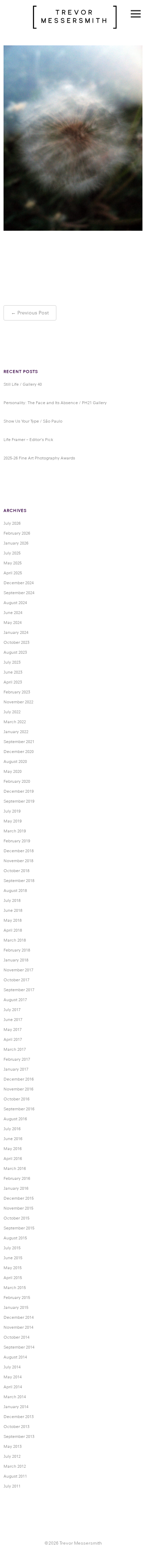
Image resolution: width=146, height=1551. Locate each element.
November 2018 (18, 860)
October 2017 (16, 979)
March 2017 (15, 1049)
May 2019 (13, 821)
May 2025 (13, 562)
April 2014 (13, 1386)
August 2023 (15, 652)
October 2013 (16, 1426)
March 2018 (15, 940)
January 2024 (16, 632)
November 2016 (18, 1089)
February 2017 (17, 1059)
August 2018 (15, 890)
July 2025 (12, 553)
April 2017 (13, 1039)
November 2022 (18, 701)
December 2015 (19, 1198)
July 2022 (12, 711)
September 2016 (19, 1108)
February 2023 (17, 692)
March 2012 (15, 1466)
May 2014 (13, 1376)
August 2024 (15, 602)
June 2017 (13, 1019)
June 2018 (13, 910)
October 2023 (16, 642)
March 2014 (15, 1396)
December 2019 (19, 791)
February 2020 (17, 781)
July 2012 (12, 1456)
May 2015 (13, 1267)
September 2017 (19, 989)
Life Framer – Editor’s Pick (28, 439)
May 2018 (13, 920)
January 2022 (16, 731)
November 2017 (18, 969)
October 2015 (16, 1218)
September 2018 (19, 880)
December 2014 (19, 1317)
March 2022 (15, 721)
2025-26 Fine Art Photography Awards (39, 458)
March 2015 (15, 1287)
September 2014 (19, 1347)
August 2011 (15, 1476)
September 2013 (19, 1436)
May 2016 (13, 1148)
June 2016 (13, 1138)
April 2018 (13, 930)
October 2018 (16, 870)
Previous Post (33, 313)
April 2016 (13, 1158)
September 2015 (19, 1228)
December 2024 (19, 582)
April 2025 (13, 572)
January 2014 (16, 1406)
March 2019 (15, 830)
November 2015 (18, 1208)
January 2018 (16, 960)
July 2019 (12, 811)
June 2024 (13, 612)
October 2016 (16, 1099)
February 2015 (17, 1297)
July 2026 (12, 523)
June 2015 (13, 1257)
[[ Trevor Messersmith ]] (75, 24)
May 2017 (13, 1029)
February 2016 (17, 1178)
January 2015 (16, 1307)
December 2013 (19, 1416)
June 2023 (13, 672)
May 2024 (13, 622)
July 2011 (12, 1486)
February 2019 (17, 840)
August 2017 (15, 999)
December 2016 (19, 1079)
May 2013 (13, 1446)
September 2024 (19, 592)
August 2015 (15, 1237)
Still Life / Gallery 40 (23, 384)
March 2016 (15, 1168)
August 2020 (15, 761)
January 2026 (16, 543)
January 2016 (16, 1188)
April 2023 (13, 682)
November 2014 (18, 1327)
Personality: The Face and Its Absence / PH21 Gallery (55, 402)
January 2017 (16, 1069)
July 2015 (12, 1247)
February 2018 (17, 950)
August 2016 (15, 1118)
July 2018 (12, 900)
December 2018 (19, 850)
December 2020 (19, 751)
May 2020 (13, 771)
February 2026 (17, 533)
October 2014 (16, 1337)
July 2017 (12, 1009)
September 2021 (19, 741)
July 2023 (12, 662)
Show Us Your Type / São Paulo (33, 421)
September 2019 (19, 801)
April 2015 (13, 1277)
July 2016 (12, 1128)
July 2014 (12, 1367)
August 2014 (15, 1357)
